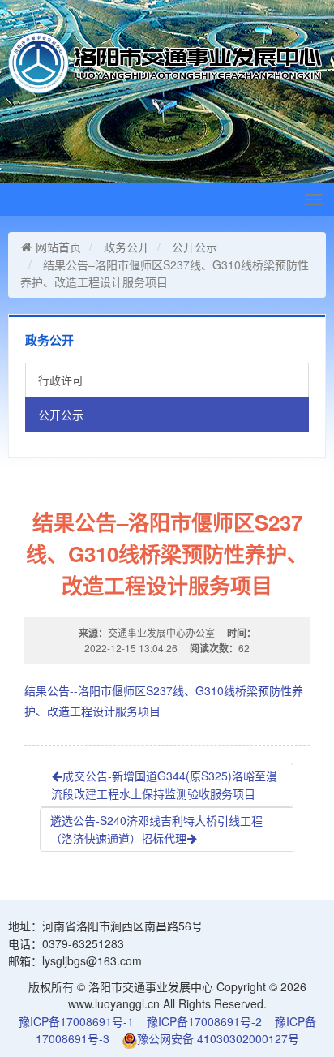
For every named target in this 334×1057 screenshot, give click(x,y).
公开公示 (194, 246)
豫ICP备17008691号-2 (204, 1021)
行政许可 (61, 380)
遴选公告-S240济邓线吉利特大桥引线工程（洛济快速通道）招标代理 (156, 829)
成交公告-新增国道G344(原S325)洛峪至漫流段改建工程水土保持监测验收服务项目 (164, 784)
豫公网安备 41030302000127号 (218, 1038)
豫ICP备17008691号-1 (76, 1021)
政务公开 (126, 246)
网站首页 (58, 246)
